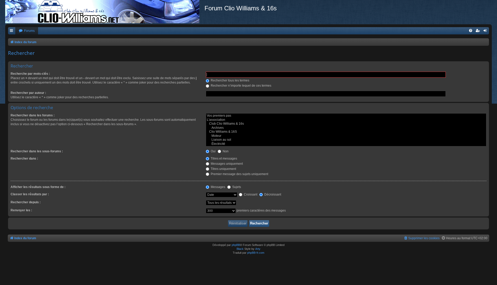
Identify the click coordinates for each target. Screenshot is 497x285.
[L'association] (346, 120)
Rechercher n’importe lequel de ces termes (240, 85)
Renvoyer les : (21, 210)
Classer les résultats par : (30, 194)
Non (225, 151)
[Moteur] (346, 136)
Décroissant (272, 194)
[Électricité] (346, 144)
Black (240, 248)
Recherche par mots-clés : (30, 74)
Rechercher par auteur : (28, 93)
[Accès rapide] (11, 30)
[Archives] (346, 128)
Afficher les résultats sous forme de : (38, 187)
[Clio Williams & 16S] (346, 132)
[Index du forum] (104, 11)
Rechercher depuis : (26, 202)
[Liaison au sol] (346, 140)
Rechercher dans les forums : (33, 115)
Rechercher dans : (24, 158)
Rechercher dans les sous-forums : (37, 151)
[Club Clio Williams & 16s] (346, 124)
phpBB (236, 244)
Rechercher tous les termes (229, 80)
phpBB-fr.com (255, 252)
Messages (217, 187)
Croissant (250, 194)
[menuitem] (26, 30)
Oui (213, 151)
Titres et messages (223, 158)
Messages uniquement (226, 164)
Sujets (236, 187)
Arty (257, 248)
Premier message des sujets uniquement (239, 174)
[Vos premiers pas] (346, 116)
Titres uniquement (223, 169)
